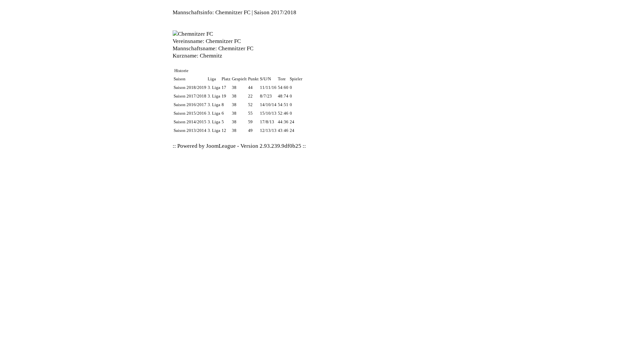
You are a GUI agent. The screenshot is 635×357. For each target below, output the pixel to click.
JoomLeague (221, 146)
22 (250, 96)
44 (250, 87)
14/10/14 (268, 104)
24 (292, 121)
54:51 (283, 104)
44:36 (283, 121)
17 (224, 87)
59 (250, 121)
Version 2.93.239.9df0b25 (270, 146)
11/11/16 (268, 87)
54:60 (283, 87)
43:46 (283, 130)
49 (250, 130)
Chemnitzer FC (223, 41)
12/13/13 (268, 130)
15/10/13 (268, 113)
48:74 (283, 96)
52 (250, 104)
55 (250, 113)
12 (224, 130)
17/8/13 (267, 121)
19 (224, 96)
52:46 (283, 113)
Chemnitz (211, 56)
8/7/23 (266, 96)
